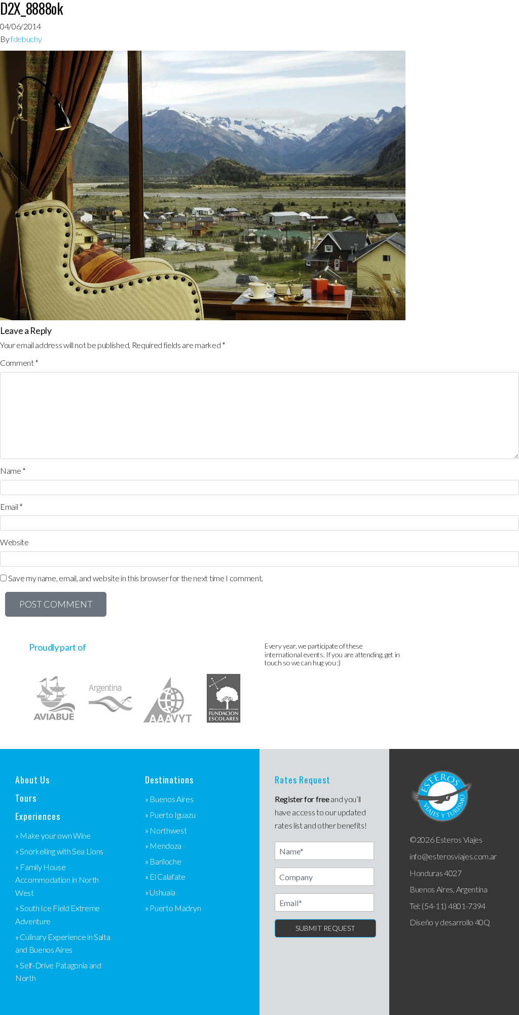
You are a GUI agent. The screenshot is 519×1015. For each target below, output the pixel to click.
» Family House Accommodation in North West (57, 879)
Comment (19, 362)
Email (11, 506)
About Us (32, 779)
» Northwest (166, 830)
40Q (482, 922)
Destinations (169, 779)
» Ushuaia (160, 892)
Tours (25, 798)
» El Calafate (165, 876)
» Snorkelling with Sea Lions (59, 851)
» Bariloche (163, 861)
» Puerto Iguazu (170, 814)
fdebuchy (26, 39)
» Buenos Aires (169, 799)
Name (13, 470)
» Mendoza (163, 845)
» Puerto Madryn (173, 908)
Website (14, 542)
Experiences (37, 816)
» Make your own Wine (53, 835)
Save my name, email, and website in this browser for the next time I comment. (135, 578)
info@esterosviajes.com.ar (453, 856)
